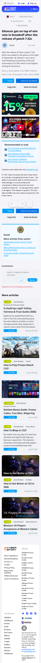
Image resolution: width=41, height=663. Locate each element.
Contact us (8, 562)
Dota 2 (5, 70)
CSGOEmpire (8, 621)
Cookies (7, 565)
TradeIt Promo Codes (27, 599)
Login (21, 280)
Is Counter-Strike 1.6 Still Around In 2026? (19, 254)
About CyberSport (11, 556)
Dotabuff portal (32, 169)
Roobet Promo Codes (27, 559)
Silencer (33, 70)
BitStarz (7, 651)
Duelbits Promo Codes (27, 564)
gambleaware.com (28, 649)
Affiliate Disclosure (11, 576)
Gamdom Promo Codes (27, 594)
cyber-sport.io (27, 658)
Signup (32, 280)
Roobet (7, 623)
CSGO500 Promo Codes (28, 569)
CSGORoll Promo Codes (28, 554)
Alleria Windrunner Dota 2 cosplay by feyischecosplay (20, 248)
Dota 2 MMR (33, 74)
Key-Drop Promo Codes (28, 589)
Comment (11, 331)
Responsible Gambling (8, 572)
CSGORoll (7, 617)
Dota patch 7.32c (20, 74)
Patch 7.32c (7, 74)
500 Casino (8, 633)
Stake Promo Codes (29, 603)
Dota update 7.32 (16, 70)
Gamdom (7, 647)
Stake (6, 627)
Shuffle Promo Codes (27, 574)
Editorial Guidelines (11, 559)
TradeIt (7, 641)
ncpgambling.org (29, 651)
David (11, 45)
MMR (27, 70)
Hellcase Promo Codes (27, 584)
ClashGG (7, 639)
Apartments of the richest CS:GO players (18, 243)
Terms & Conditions (11, 579)
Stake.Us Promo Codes (27, 607)
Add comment (22, 25)
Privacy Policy (9, 568)
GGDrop (7, 635)
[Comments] (29, 203)
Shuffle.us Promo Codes (28, 579)
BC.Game (7, 629)
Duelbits (7, 645)
